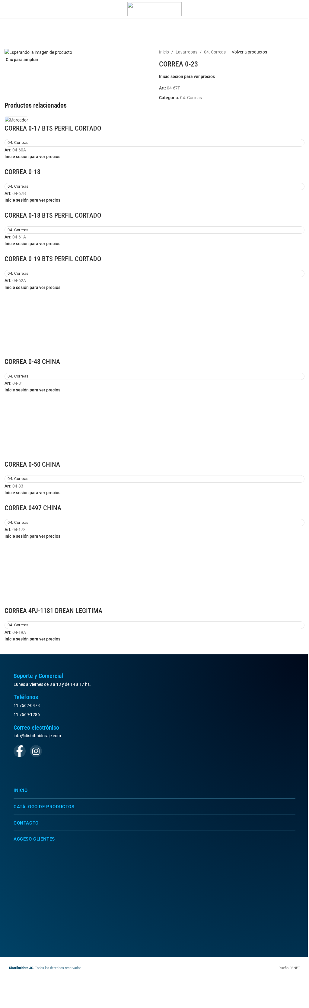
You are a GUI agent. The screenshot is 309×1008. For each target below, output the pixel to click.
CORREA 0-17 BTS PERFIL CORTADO (53, 128)
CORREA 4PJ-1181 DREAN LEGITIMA (53, 610)
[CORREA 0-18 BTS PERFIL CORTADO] (16, 207)
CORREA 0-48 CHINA (32, 361)
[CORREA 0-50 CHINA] (154, 426)
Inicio (164, 52)
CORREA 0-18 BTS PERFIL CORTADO (53, 215)
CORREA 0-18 (22, 172)
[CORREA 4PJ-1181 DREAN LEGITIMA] (154, 572)
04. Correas (215, 52)
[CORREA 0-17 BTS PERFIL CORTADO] (16, 119)
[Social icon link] (20, 751)
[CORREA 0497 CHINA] (16, 499)
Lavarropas (186, 52)
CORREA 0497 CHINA (33, 508)
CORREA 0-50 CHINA (32, 464)
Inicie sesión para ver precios (187, 76)
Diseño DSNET (289, 968)
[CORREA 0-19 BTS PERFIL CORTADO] (16, 250)
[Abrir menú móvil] (7, 9)
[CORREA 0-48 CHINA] (154, 323)
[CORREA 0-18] (16, 163)
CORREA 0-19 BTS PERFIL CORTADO (53, 259)
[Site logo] (154, 8)
